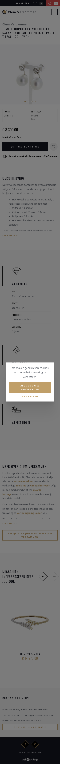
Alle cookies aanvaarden (30, 387)
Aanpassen (30, 396)
